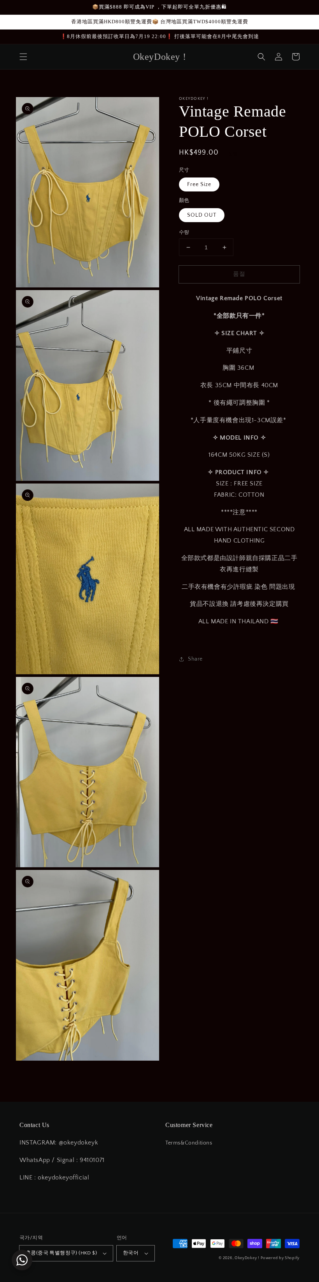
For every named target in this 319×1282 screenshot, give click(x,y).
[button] (23, 56)
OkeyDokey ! (247, 1258)
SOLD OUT (201, 215)
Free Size (199, 184)
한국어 (130, 1253)
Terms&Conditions (188, 1143)
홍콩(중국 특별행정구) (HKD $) (61, 1253)
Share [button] (195, 659)
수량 (184, 232)
